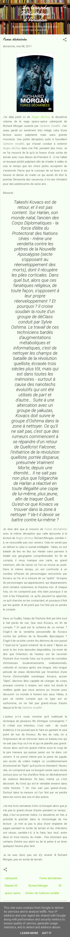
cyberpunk (11, 878)
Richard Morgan (38, 885)
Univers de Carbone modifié (42, 893)
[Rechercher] (65, 7)
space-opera (12, 893)
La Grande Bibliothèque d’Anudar (35, 13)
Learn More (29, 933)
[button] (65, 40)
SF (60, 885)
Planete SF (11, 885)
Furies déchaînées (51, 878)
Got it (46, 933)
